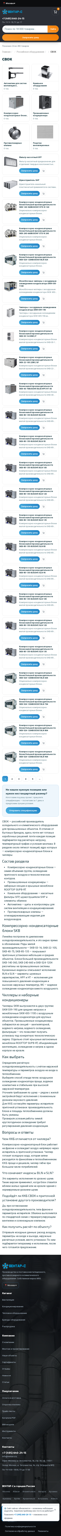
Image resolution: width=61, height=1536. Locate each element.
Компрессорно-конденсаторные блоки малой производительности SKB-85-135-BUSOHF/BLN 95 (36, 438)
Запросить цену (30, 37)
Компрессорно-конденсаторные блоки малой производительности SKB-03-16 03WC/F (36, 333)
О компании (8, 1342)
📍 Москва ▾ (9, 3)
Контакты (7, 1438)
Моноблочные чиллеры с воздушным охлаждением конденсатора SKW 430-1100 (37, 283)
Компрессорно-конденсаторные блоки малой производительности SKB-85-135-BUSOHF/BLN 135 (36, 517)
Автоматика (14, 904)
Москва (6, 1491)
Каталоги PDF (9, 1418)
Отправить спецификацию (23, 810)
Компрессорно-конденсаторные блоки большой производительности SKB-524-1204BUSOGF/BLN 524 (37, 257)
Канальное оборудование (23, 893)
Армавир (7, 1498)
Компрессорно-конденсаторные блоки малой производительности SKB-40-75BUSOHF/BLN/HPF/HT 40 (36, 386)
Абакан (16, 1491)
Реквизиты (43, 1531)
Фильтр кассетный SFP (30, 157)
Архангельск (29, 1498)
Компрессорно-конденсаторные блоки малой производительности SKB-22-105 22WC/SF (36, 360)
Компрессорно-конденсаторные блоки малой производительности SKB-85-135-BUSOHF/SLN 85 (36, 544)
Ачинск (54, 1498)
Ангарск (42, 1491)
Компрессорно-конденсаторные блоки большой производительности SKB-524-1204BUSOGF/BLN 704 (37, 701)
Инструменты (9, 1431)
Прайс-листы (8, 1411)
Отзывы (6, 1369)
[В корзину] (43, 171)
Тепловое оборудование (14, 1313)
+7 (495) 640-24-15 (22, 1515)
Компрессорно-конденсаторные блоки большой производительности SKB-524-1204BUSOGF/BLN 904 (37, 754)
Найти (53, 29)
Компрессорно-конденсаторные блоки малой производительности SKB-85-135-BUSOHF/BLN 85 (36, 412)
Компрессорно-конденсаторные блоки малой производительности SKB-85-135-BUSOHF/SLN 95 (36, 570)
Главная (6, 52)
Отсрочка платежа (11, 1404)
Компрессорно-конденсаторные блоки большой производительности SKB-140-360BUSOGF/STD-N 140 (37, 204)
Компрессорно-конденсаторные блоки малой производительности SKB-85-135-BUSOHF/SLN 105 (36, 596)
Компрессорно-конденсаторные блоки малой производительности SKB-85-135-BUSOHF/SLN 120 (36, 623)
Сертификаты (9, 1362)
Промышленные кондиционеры (27, 882)
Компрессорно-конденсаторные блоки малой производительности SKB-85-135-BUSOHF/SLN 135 (36, 649)
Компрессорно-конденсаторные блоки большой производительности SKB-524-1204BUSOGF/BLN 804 (37, 728)
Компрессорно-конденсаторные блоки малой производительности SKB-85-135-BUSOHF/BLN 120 (36, 491)
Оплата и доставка (11, 1398)
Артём (17, 1498)
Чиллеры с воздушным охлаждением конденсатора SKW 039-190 (37, 308)
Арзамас (53, 1491)
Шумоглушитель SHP (29, 180)
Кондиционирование (12, 1306)
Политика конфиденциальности (20, 1526)
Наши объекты (9, 1355)
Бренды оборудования (13, 1319)
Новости (6, 1375)
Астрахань (43, 1498)
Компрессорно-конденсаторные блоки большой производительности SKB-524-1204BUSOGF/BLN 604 (37, 675)
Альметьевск (29, 1491)
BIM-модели (8, 1424)
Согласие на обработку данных (20, 1531)
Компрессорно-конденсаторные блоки (30, 867)
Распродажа (8, 1326)
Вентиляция (8, 1300)
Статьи (5, 1382)
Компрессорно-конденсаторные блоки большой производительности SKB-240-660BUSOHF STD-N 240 (37, 231)
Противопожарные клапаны (24, 911)
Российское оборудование (30, 52)
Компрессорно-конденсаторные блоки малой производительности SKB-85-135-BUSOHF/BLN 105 (36, 465)
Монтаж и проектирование (15, 1349)
